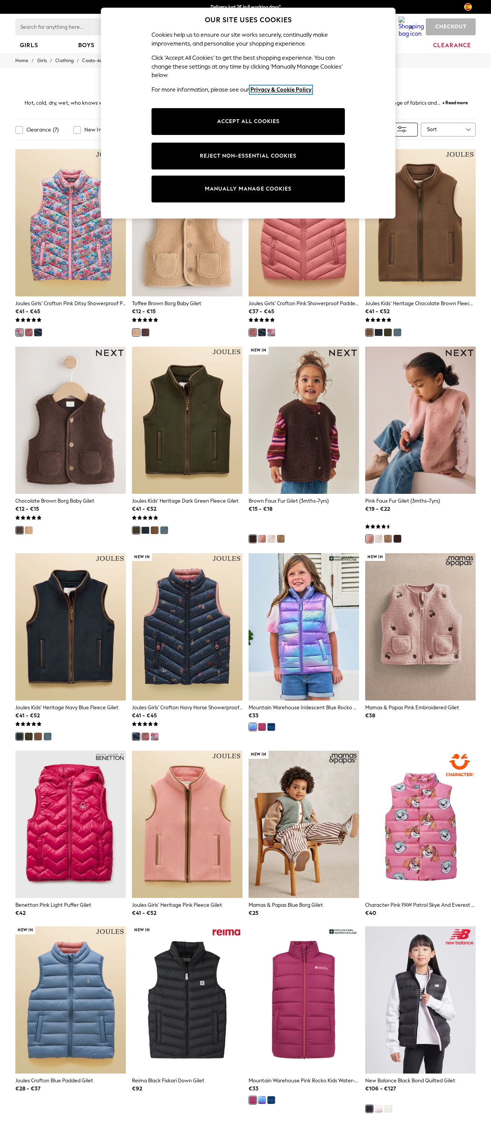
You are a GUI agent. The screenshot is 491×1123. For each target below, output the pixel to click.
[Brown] (253, 539)
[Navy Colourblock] (397, 332)
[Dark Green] (388, 332)
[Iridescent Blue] (253, 727)
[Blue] (271, 727)
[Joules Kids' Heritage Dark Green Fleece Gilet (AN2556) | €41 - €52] (187, 420)
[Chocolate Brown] (145, 332)
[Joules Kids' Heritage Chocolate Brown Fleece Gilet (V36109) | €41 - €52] (420, 222)
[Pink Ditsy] (19, 332)
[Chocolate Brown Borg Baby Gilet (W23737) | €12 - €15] (70, 420)
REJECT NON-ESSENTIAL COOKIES (248, 156)
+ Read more (455, 102)
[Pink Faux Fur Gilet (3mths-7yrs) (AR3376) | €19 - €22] (420, 420)
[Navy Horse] (38, 332)
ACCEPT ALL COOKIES (248, 121)
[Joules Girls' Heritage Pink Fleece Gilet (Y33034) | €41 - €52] (187, 824)
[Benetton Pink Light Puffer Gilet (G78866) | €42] (70, 824)
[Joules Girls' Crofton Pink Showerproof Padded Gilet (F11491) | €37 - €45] (304, 222)
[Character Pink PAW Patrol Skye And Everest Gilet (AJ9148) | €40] (420, 824)
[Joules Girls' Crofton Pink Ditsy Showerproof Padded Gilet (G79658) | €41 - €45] (70, 222)
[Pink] (29, 332)
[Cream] (271, 539)
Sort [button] (432, 129)
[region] (248, 113)
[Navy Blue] (378, 332)
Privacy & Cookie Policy (280, 89)
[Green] (388, 1109)
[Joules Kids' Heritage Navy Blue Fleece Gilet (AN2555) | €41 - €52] (70, 626)
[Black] (369, 1109)
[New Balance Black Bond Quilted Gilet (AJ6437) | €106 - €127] (420, 1000)
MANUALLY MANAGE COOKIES (248, 189)
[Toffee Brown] (136, 332)
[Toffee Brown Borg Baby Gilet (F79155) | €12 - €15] (187, 222)
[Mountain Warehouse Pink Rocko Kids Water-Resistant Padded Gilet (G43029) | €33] (304, 1000)
